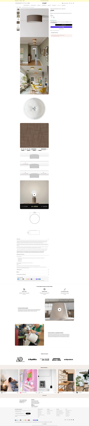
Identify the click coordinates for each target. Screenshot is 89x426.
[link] (20, 359)
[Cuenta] (69, 3)
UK (54, 425)
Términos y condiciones (23, 415)
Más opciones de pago (61, 28)
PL (49, 425)
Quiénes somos (17, 0)
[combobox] (22, 3)
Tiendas (23, 0)
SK (51, 425)
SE (52, 425)
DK (38, 425)
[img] (35, 399)
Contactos (20, 0)
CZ (36, 425)
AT (33, 425)
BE (34, 425)
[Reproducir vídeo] (34, 194)
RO (50, 425)
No (51, 17)
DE (37, 425)
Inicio (17, 7)
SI (53, 425)
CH (35, 425)
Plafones (20, 7)
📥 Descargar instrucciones (54, 32)
